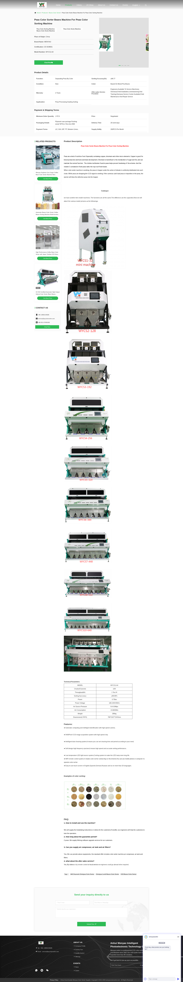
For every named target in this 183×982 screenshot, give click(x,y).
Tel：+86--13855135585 (44, 948)
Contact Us (114, 5)
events (125, 5)
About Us (101, 5)
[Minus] (178, 937)
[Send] (178, 979)
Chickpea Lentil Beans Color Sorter (107, 874)
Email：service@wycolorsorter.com (48, 951)
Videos (79, 5)
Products (68, 5)
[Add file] (145, 979)
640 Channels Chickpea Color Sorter (82, 874)
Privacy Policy (54, 980)
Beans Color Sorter (54, 12)
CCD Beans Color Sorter (128, 874)
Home (58, 5)
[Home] (42, 5)
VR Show (89, 5)
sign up (143, 965)
